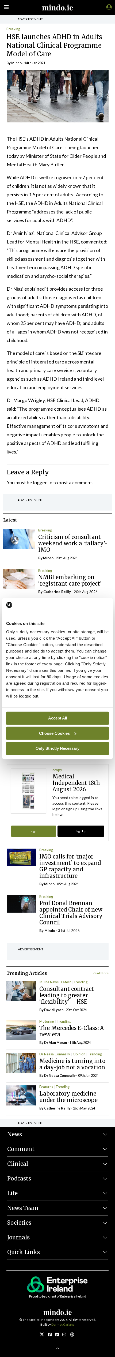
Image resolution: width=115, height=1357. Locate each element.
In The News (49, 982)
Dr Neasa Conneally (54, 1054)
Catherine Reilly (57, 592)
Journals (18, 1237)
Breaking (13, 29)
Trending (80, 982)
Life (12, 1193)
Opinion (79, 1054)
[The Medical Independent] (108, 6)
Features (46, 1087)
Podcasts (19, 1178)
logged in (42, 482)
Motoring (46, 1021)
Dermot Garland (63, 1324)
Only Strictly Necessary (57, 748)
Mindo (16, 63)
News (14, 1134)
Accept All (57, 718)
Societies (19, 1222)
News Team (23, 1208)
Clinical (17, 1163)
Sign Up (81, 831)
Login (33, 831)
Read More (101, 973)
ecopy (57, 770)
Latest (66, 982)
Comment (20, 1149)
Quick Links (23, 1252)
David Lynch (53, 1010)
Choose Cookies (54, 733)
